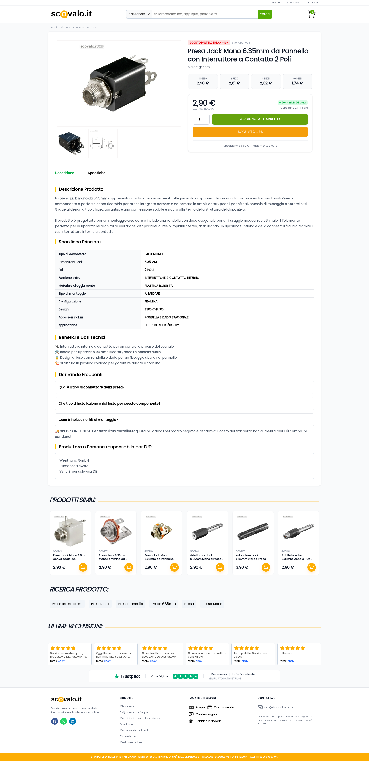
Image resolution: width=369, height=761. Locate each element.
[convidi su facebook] (54, 721)
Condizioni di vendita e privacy (140, 718)
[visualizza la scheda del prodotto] (70, 531)
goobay (204, 67)
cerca (265, 14)
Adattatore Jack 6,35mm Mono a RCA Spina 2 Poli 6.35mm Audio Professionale (296, 560)
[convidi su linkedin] (72, 721)
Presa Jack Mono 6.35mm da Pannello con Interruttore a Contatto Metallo (159, 560)
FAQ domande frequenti (135, 712)
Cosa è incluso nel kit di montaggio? (88, 419)
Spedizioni (293, 2)
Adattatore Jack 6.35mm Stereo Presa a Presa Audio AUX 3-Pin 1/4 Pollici (252, 560)
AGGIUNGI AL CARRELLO (260, 119)
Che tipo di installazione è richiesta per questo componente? (110, 403)
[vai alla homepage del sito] (81, 699)
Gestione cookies (131, 742)
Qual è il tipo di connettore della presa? (91, 387)
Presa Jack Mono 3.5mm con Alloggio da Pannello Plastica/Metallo (70, 560)
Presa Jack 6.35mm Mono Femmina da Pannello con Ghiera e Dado (114, 560)
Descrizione (64, 172)
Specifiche (96, 172)
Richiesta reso (129, 736)
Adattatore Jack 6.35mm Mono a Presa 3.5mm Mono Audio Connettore (205, 560)
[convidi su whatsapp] (63, 721)
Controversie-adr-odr (134, 730)
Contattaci (311, 2)
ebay (61, 661)
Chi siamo (276, 2)
